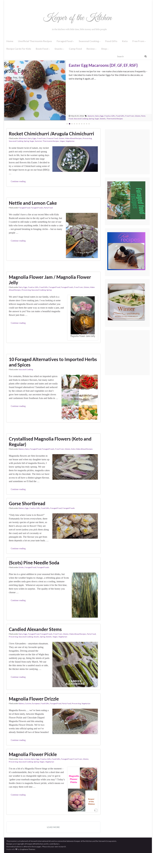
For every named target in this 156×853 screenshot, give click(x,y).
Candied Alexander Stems (35, 629)
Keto (125, 41)
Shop (104, 48)
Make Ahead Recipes (73, 138)
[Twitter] (17, 3)
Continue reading (18, 181)
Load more (53, 827)
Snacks (59, 48)
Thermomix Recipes (114, 118)
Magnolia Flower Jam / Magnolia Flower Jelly (50, 279)
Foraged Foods (37, 208)
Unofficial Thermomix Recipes (35, 41)
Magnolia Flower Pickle (33, 754)
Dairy (97, 116)
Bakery (21, 449)
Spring (91, 118)
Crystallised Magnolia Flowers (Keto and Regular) (50, 441)
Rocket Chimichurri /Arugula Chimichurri (51, 133)
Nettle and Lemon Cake (33, 203)
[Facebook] (7, 3)
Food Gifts (111, 41)
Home (9, 41)
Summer (38, 141)
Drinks (21, 567)
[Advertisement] (131, 152)
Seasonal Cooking (89, 41)
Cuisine (28, 703)
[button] (9, 90)
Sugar (97, 118)
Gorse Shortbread (27, 503)
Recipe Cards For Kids (18, 48)
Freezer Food (52, 138)
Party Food (48, 208)
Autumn (91, 116)
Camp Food (75, 48)
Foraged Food (65, 41)
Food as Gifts (110, 116)
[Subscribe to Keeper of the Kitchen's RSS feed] (22, 3)
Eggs (102, 116)
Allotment (23, 138)
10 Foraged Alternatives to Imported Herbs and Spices (53, 361)
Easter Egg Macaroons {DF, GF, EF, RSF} (103, 65)
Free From (138, 41)
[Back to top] (149, 846)
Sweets (103, 118)
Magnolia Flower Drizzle (34, 698)
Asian (21, 759)
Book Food (42, 48)
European (36, 703)
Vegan (62, 141)
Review (91, 48)
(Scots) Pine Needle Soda (34, 562)
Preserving (87, 138)
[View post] (35, 90)
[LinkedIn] (27, 3)
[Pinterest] (32, 3)
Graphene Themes (27, 849)
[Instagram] (12, 3)
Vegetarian (70, 141)
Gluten (137, 116)
